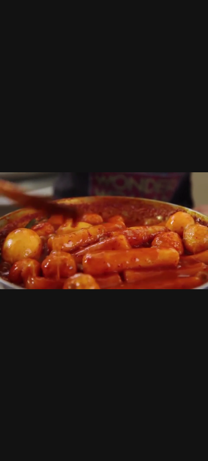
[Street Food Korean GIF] (104, 230)
